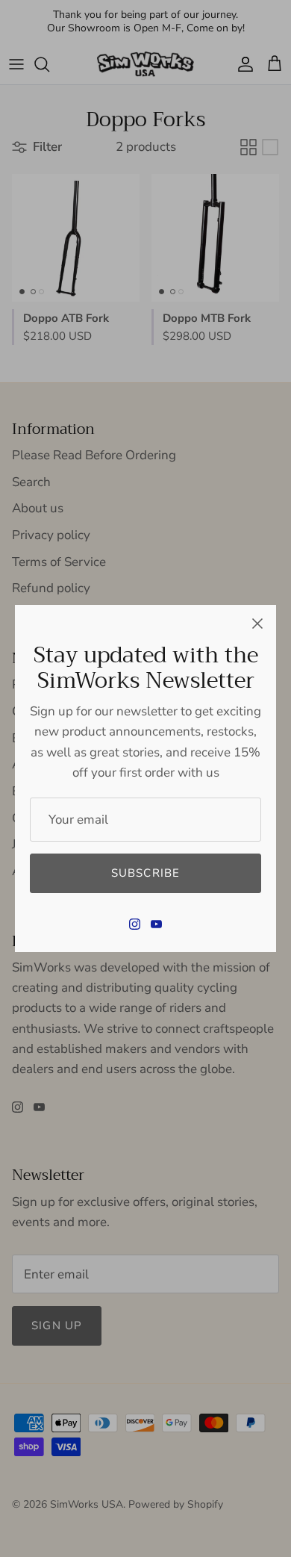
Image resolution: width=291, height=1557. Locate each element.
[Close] (257, 623)
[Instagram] (134, 924)
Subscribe (146, 872)
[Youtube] (156, 924)
